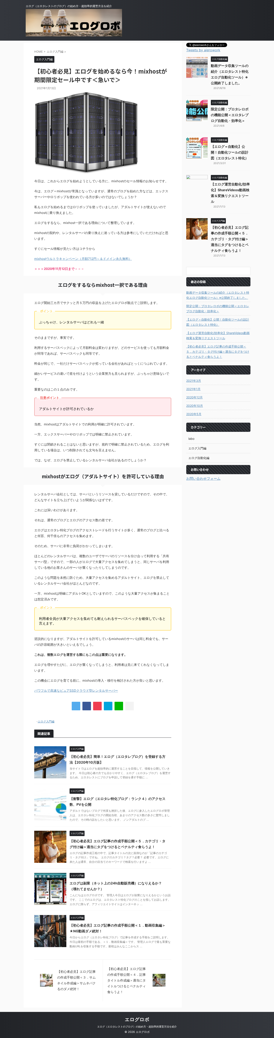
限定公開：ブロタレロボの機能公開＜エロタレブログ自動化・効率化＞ (230, 115)
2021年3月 (193, 380)
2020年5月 (193, 414)
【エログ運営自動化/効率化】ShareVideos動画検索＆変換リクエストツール (218, 335)
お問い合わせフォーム (203, 478)
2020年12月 (194, 397)
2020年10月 (194, 405)
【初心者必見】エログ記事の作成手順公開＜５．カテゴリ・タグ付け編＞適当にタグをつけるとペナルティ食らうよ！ (230, 239)
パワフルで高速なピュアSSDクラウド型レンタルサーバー (76, 691)
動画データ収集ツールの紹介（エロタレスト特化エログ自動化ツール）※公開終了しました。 (217, 295)
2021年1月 (193, 389)
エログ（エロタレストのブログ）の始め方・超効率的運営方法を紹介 (137, 1026)
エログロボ (137, 1019)
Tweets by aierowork (203, 50)
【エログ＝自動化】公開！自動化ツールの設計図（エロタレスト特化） (230, 152)
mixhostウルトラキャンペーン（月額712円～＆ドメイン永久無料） (83, 259)
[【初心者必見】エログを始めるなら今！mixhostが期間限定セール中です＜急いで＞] (108, 706)
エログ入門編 (46, 721)
